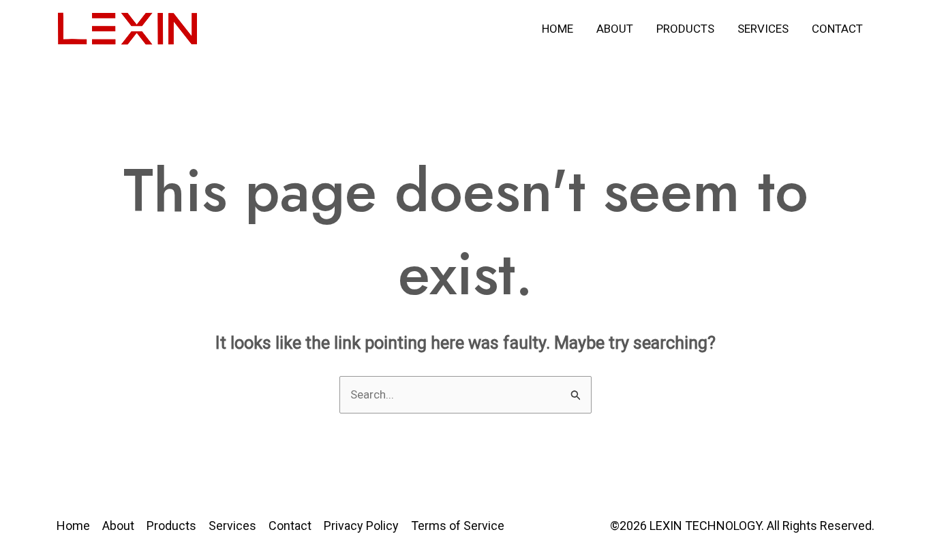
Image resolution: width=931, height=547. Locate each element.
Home (557, 28)
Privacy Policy (361, 525)
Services (763, 28)
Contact (837, 28)
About (614, 28)
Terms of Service (457, 525)
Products (685, 28)
